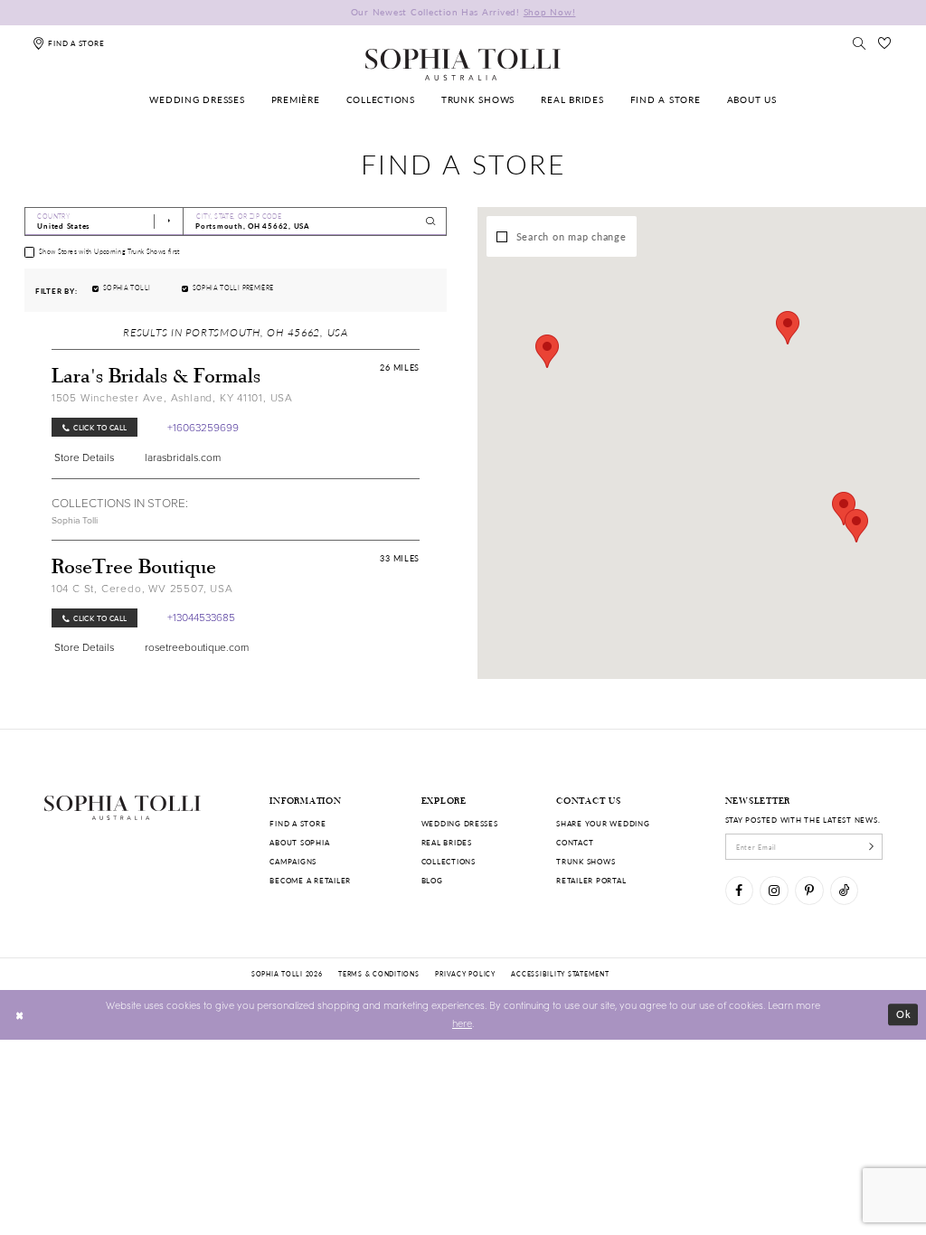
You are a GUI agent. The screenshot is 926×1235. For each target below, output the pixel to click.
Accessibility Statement (560, 973)
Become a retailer (310, 880)
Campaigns (293, 861)
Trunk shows (585, 861)
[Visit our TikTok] (844, 890)
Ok (904, 1014)
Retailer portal (591, 880)
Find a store (297, 823)
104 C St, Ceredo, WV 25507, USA (142, 588)
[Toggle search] (859, 43)
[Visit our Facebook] (739, 890)
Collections (448, 861)
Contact (574, 842)
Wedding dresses (459, 823)
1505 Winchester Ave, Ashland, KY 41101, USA (172, 397)
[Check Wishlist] (885, 43)
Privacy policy (465, 973)
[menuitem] (197, 101)
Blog (432, 880)
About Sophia (299, 842)
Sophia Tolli (75, 520)
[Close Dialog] (20, 1014)
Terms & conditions (378, 973)
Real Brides (446, 842)
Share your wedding (602, 823)
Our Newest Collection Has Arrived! (463, 12)
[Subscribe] (871, 846)
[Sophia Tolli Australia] (463, 64)
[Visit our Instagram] (774, 890)
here (462, 1023)
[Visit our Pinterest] (809, 890)
